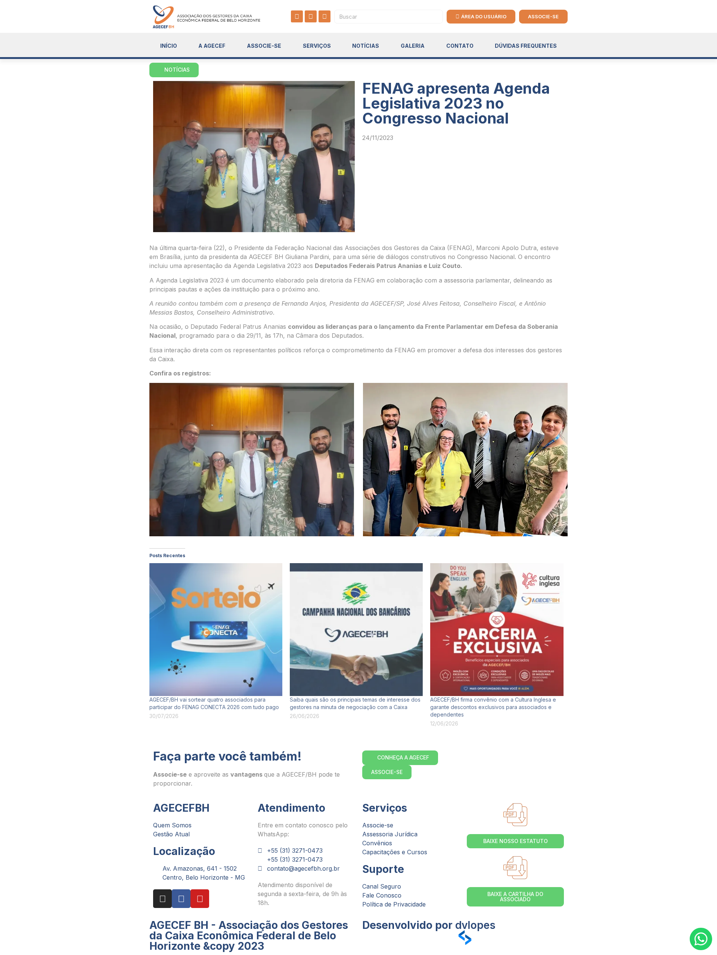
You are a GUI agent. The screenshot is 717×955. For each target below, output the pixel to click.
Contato (460, 46)
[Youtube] (324, 16)
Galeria (413, 46)
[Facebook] (311, 16)
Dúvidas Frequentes (526, 46)
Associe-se (264, 46)
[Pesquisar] (436, 16)
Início (168, 46)
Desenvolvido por (429, 925)
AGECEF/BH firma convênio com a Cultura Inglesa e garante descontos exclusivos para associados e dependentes (493, 707)
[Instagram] (297, 16)
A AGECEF (211, 46)
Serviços (317, 46)
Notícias (365, 46)
